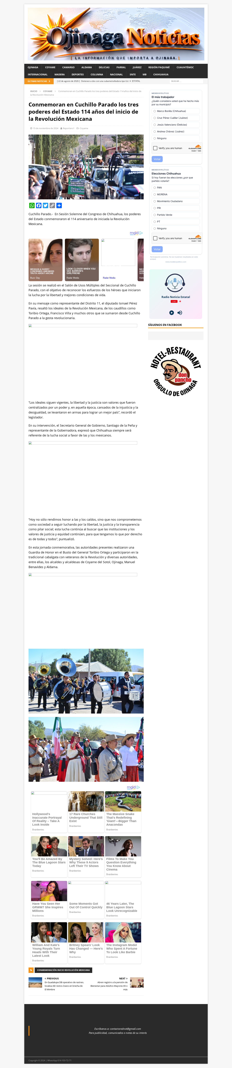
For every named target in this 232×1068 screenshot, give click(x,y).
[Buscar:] (186, 80)
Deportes (78, 74)
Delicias (104, 67)
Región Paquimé (159, 67)
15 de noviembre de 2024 (45, 128)
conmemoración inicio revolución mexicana (63, 970)
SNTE (133, 74)
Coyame (50, 67)
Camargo (68, 67)
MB (144, 74)
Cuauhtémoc (185, 67)
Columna (97, 74)
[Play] (171, 313)
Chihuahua (160, 74)
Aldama (87, 67)
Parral (121, 67)
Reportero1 (68, 128)
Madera (60, 74)
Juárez (137, 67)
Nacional (116, 74)
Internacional (38, 74)
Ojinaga (33, 67)
